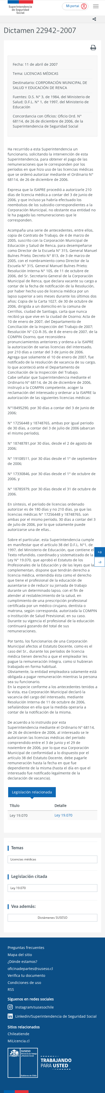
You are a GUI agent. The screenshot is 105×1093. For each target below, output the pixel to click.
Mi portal (72, 6)
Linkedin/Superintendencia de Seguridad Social (56, 1016)
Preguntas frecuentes (26, 947)
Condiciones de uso (24, 982)
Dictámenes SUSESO (52, 917)
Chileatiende (18, 1033)
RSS (11, 989)
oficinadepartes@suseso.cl (30, 968)
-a (101, 563)
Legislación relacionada (32, 792)
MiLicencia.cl (19, 1040)
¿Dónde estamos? (22, 961)
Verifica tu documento (26, 975)
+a (101, 553)
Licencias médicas (23, 859)
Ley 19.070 (63, 815)
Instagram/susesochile (34, 1007)
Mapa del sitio (20, 954)
